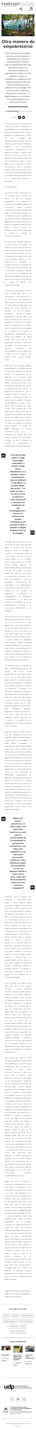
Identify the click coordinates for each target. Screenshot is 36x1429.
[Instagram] (24, 1399)
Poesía (23, 1326)
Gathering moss (27, 1316)
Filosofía (15, 1316)
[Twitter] (18, 1399)
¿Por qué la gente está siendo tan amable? (18, 1357)
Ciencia (6, 1316)
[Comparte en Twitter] (23, 117)
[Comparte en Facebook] (19, 117)
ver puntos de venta (27, 4)
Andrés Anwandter (13, 111)
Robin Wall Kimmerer (18, 1332)
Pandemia (14, 1326)
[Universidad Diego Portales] (18, 1387)
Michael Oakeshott (26, 1321)
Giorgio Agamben (10, 1321)
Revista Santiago (11, 4)
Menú (31, 10)
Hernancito (6, 1355)
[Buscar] (21, 9)
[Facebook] (12, 1399)
